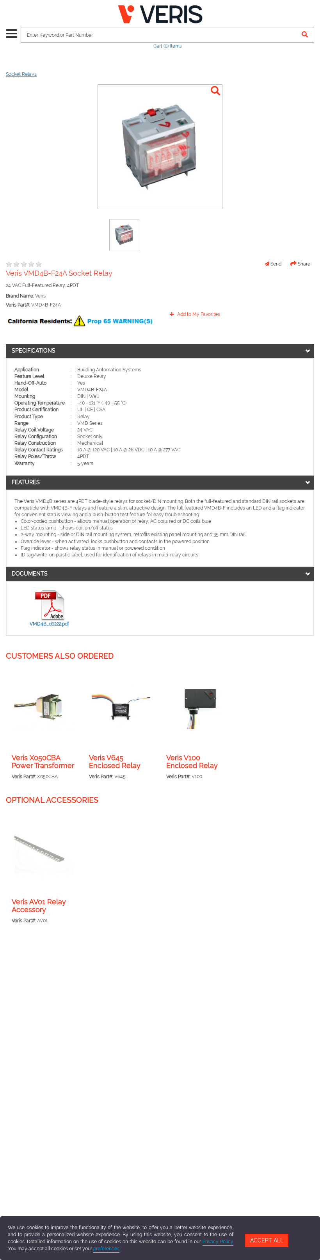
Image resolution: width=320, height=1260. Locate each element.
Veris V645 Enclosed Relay (114, 762)
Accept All (266, 1240)
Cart (167, 46)
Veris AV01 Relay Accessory (39, 906)
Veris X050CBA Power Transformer (43, 762)
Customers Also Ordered (60, 656)
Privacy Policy (218, 1241)
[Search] (305, 35)
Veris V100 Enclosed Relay (192, 762)
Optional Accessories (52, 800)
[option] (124, 235)
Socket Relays (21, 74)
